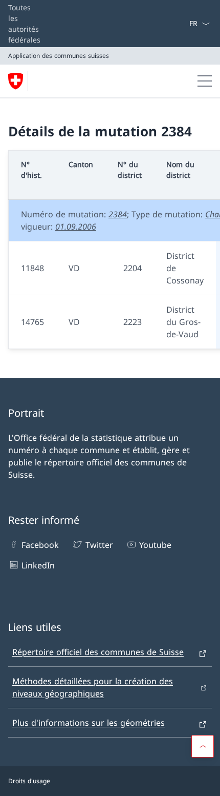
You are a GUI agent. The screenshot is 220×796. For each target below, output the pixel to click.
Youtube (155, 544)
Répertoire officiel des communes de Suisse (98, 652)
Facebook (40, 544)
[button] (202, 746)
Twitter (99, 544)
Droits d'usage (29, 781)
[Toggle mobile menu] (204, 81)
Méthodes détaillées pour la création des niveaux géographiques (92, 687)
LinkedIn (38, 565)
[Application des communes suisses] (20, 81)
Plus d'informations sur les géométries (88, 722)
